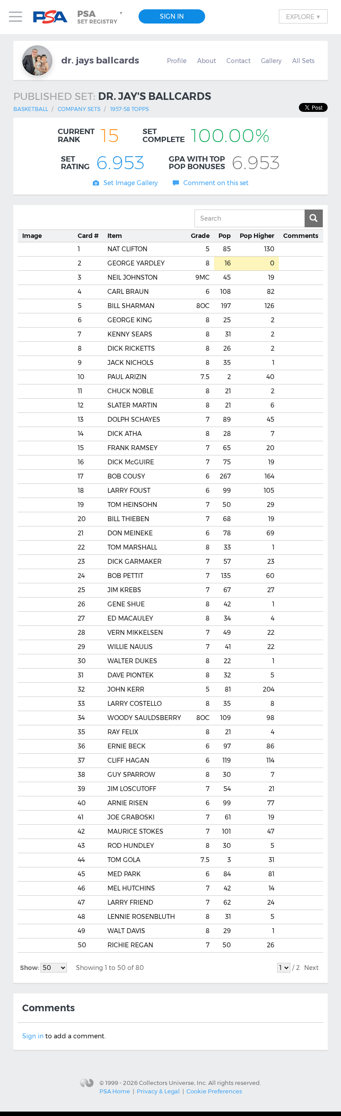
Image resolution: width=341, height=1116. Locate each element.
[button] (100, 17)
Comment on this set (216, 183)
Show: (30, 968)
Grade (200, 236)
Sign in (33, 1036)
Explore (303, 16)
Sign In (172, 16)
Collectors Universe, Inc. (173, 1082)
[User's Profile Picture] (37, 60)
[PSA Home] (53, 17)
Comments (300, 236)
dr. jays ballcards (100, 60)
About (206, 60)
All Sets (303, 60)
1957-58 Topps (129, 109)
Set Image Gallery (130, 183)
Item (114, 236)
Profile (176, 60)
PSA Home (114, 1091)
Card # (88, 236)
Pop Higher (257, 236)
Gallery (271, 60)
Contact (238, 60)
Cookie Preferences (214, 1091)
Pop (224, 236)
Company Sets (79, 109)
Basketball (30, 109)
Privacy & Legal (158, 1091)
